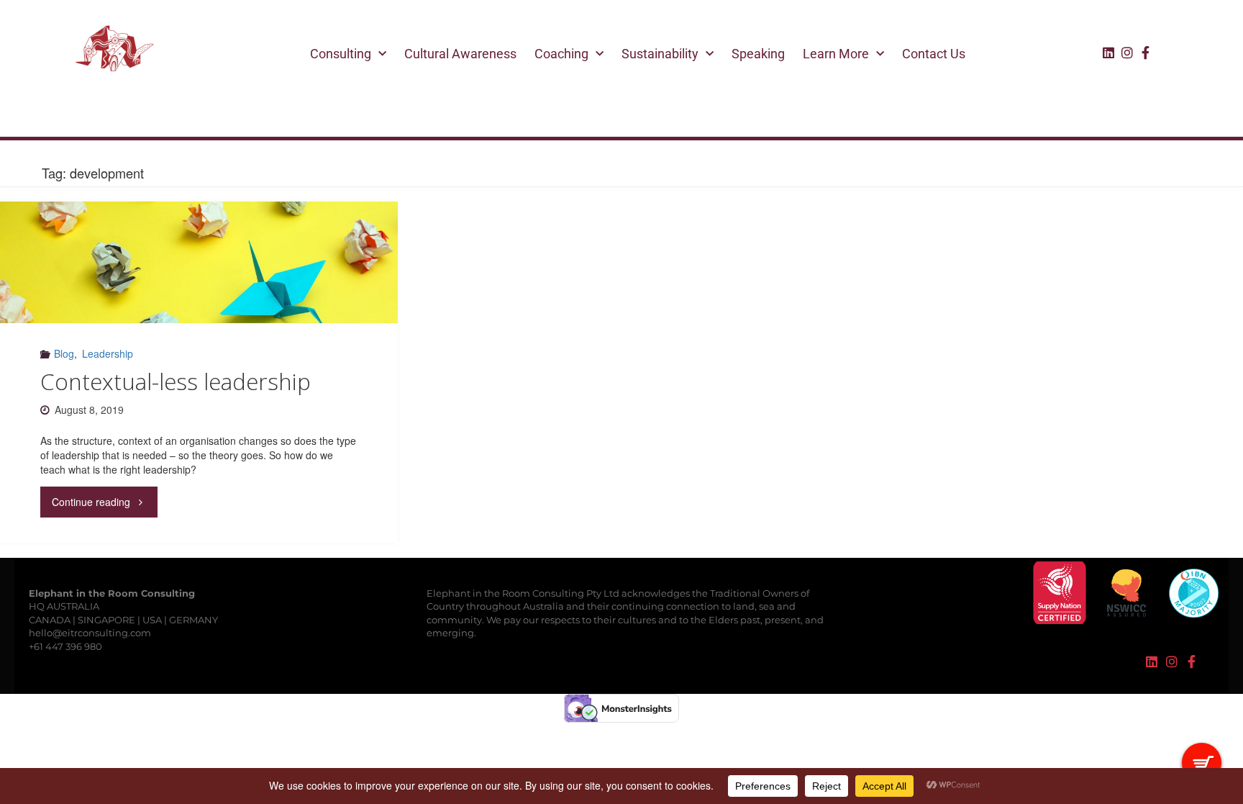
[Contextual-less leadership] (198, 262)
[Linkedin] (1108, 52)
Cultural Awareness (460, 53)
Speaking (758, 53)
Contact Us (933, 53)
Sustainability (660, 53)
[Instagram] (1127, 52)
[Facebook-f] (1145, 52)
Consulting (340, 53)
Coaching (561, 53)
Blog (64, 353)
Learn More (836, 53)
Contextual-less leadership (175, 381)
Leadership (107, 353)
